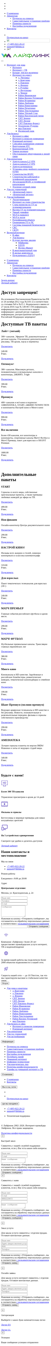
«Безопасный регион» (23, 194)
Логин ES (6, 1325)
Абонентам (12, 16)
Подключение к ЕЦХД (23, 255)
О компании (13, 13)
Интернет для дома (16, 65)
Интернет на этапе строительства (28, 202)
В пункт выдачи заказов (24, 240)
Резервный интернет (22, 141)
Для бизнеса (13, 133)
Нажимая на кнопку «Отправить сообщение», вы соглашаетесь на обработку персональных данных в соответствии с (25, 921)
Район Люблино (26, 103)
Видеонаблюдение (16, 232)
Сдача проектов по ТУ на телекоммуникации (24, 205)
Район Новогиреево (27, 105)
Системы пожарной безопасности (28, 225)
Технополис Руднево (28, 126)
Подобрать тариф (15, 1056)
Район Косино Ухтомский (30, 98)
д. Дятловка (23, 77)
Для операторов (14, 159)
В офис (15, 235)
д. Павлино (23, 83)
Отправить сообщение (38, 926)
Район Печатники (26, 108)
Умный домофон (20, 212)
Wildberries (23, 243)
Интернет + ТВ (19, 70)
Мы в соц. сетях (9, 1087)
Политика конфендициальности (16, 1133)
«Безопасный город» (22, 192)
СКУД (15, 230)
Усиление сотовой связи (24, 187)
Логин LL (6, 1330)
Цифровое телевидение (18, 1062)
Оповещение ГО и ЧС (23, 222)
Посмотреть (7, 346)
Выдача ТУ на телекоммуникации (28, 210)
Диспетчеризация (20, 199)
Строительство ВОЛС (23, 174)
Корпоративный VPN (22, 149)
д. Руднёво (23, 88)
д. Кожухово (24, 80)
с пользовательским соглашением (32, 1170)
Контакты (11, 28)
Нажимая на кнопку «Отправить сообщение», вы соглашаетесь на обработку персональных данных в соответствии (25, 1167)
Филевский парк (26, 131)
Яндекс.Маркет (25, 248)
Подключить (7, 358)
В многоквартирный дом (24, 250)
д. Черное (22, 93)
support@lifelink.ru (15, 46)
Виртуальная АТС (21, 146)
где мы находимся (10, 1104)
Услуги (5, 983)
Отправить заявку (10, 1263)
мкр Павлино (24, 128)
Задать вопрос (8, 280)
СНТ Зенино (24, 118)
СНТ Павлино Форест (29, 123)
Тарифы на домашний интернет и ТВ (25, 1069)
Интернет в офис (20, 136)
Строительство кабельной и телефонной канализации (25, 178)
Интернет (17, 67)
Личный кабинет (9, 283)
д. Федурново (24, 90)
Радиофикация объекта (23, 220)
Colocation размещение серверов (28, 144)
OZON (21, 245)
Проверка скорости (21, 23)
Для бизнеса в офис (16, 1024)
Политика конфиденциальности (22, 1067)
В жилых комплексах (22, 253)
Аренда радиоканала (22, 166)
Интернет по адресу (22, 75)
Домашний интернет (17, 1059)
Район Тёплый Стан (28, 113)
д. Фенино (23, 85)
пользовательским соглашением (33, 923)
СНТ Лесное (24, 121)
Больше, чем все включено (25, 72)
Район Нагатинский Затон (31, 116)
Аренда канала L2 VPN (23, 161)
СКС (14, 227)
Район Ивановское (27, 95)
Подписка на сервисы (23, 18)
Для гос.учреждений (17, 189)
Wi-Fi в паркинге (20, 215)
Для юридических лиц (17, 1064)
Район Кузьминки (26, 100)
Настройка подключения (24, 26)
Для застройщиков (16, 197)
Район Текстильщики (28, 110)
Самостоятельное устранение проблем (31, 21)
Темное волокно (20, 151)
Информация (7, 1042)
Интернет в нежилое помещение (28, 138)
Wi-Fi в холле (18, 217)
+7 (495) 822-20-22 (16, 44)
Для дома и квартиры (17, 988)
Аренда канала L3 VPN (23, 164)
